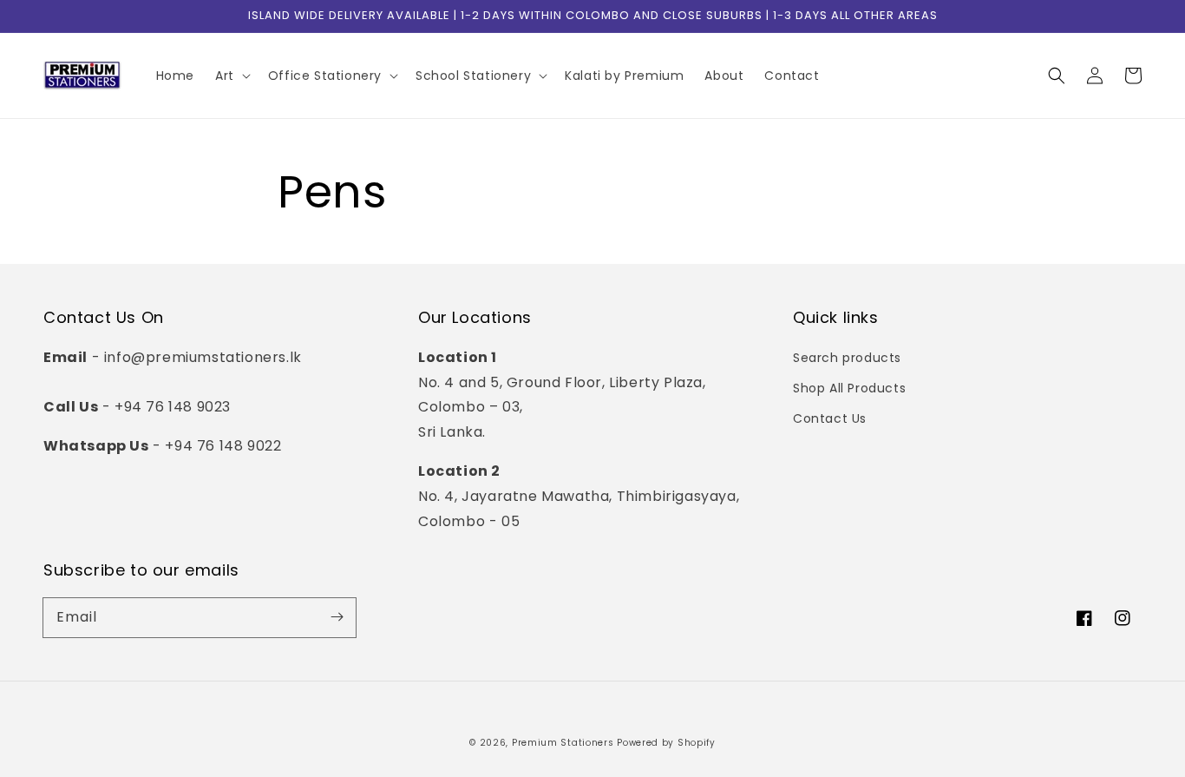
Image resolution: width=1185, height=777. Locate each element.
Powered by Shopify (666, 742)
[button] (1057, 75)
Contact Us (830, 418)
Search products (847, 357)
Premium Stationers (563, 742)
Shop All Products (849, 388)
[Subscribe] (337, 617)
